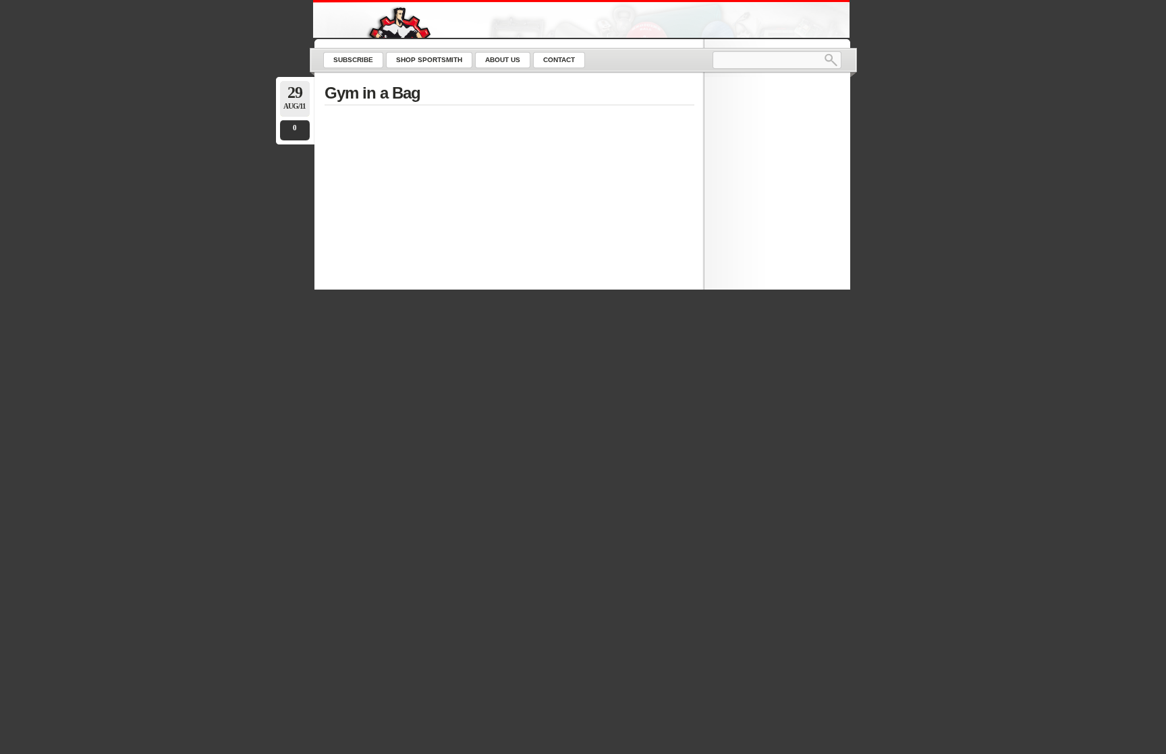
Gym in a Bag (372, 93)
